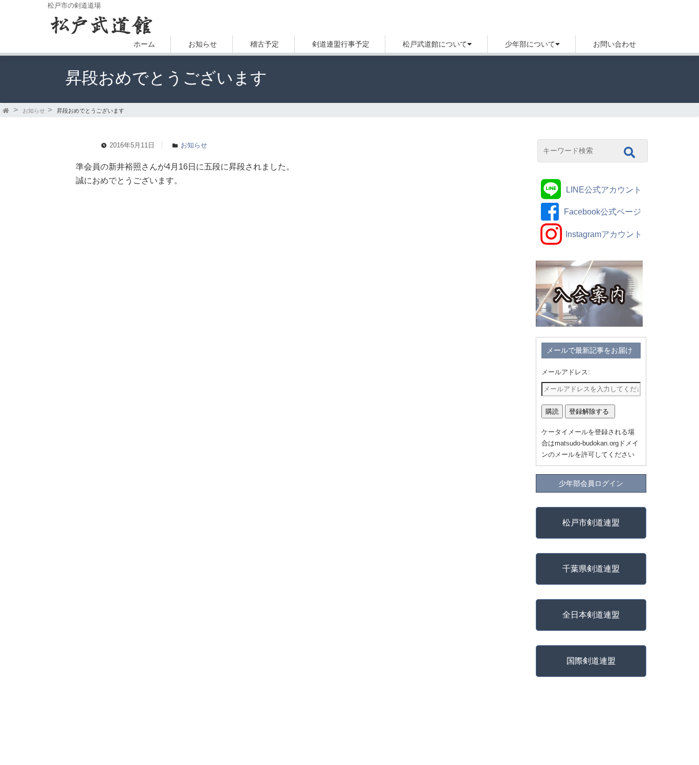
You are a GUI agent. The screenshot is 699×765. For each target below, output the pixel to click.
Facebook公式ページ (602, 211)
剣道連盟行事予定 (340, 44)
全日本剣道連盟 (591, 614)
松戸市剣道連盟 (591, 522)
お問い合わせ (614, 44)
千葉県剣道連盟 (591, 568)
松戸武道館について (435, 44)
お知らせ (202, 44)
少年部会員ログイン (591, 483)
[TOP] (6, 110)
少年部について (530, 44)
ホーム (144, 44)
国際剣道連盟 (591, 660)
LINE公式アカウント (604, 189)
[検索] (629, 152)
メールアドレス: (565, 372)
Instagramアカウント (603, 234)
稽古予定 (264, 44)
